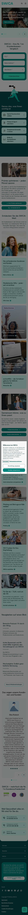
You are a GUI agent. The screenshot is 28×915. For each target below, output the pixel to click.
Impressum (6, 461)
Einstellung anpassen (14, 466)
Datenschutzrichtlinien (15, 461)
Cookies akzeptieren (14, 470)
